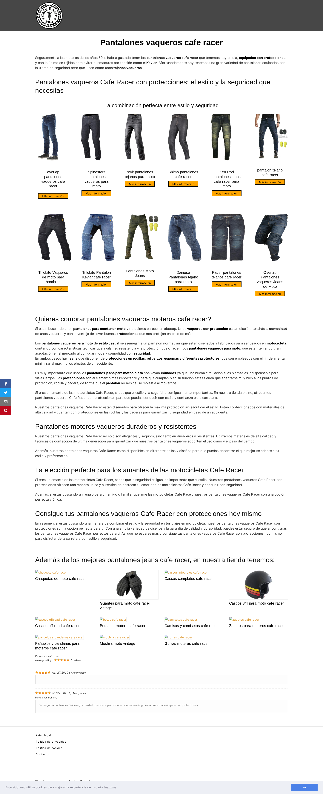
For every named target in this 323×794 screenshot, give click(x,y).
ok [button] (304, 787)
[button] (287, 787)
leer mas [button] (110, 787)
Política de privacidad (51, 741)
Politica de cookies (49, 747)
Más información (53, 196)
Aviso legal (43, 735)
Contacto (42, 754)
